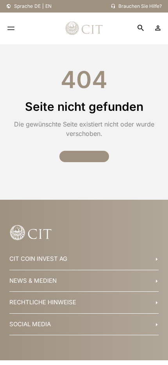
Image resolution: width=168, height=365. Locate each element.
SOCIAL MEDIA (30, 324)
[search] (140, 28)
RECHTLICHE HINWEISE (42, 302)
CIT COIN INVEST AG (38, 258)
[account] (158, 28)
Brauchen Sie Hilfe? (140, 6)
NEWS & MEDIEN (33, 280)
